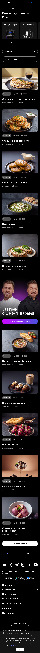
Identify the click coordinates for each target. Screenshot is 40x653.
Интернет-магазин (12, 603)
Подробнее (12, 645)
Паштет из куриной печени (16, 361)
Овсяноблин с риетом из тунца (18, 99)
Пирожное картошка (13, 403)
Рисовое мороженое (13, 486)
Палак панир (9, 224)
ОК (20, 650)
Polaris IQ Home (10, 598)
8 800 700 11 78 (26, 630)
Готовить (6, 94)
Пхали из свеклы (10, 444)
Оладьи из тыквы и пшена (15, 182)
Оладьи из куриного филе (15, 140)
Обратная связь (20, 623)
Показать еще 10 (20, 544)
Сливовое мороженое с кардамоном (15, 529)
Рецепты (6, 608)
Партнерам (8, 613)
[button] (11, 42)
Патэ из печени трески (14, 266)
